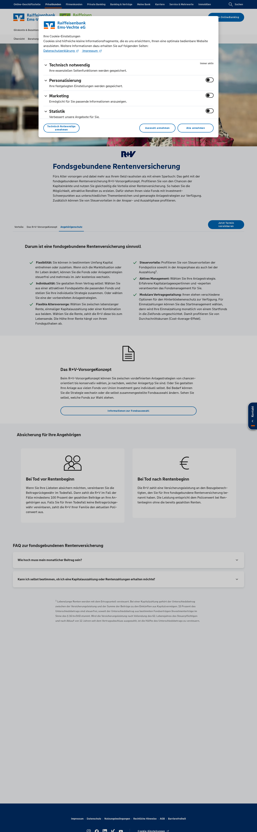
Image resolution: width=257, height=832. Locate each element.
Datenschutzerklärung (59, 51)
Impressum (90, 51)
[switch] (210, 79)
